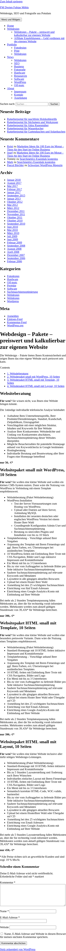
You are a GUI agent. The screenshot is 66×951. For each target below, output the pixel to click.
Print (16, 50)
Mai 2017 (12, 186)
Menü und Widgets (10, 19)
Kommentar (7, 882)
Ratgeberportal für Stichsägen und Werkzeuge (32, 122)
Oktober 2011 (14, 217)
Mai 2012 (12, 204)
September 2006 (16, 258)
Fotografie (20, 69)
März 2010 (13, 233)
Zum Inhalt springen (11, 1)
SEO (17, 63)
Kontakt (18, 94)
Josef (10, 152)
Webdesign (13, 28)
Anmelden (13, 316)
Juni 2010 (12, 226)
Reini (10, 146)
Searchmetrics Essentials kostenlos (39, 158)
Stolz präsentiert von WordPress (17, 949)
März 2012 (13, 208)
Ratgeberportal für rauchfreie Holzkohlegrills (32, 119)
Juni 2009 (12, 239)
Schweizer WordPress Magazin (45, 165)
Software (19, 79)
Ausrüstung (20, 97)
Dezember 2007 (16, 255)
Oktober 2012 (15, 201)
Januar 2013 (14, 198)
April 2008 (13, 251)
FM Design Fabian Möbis (14, 7)
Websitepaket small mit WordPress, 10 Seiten (33, 376)
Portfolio (12, 44)
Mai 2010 (12, 230)
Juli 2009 (12, 236)
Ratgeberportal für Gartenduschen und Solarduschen (36, 131)
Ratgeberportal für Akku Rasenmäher (28, 125)
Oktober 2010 (15, 220)
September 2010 (16, 223)
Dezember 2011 (16, 211)
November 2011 (16, 214)
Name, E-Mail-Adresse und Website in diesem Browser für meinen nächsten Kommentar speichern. (33, 935)
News (10, 57)
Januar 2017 (14, 192)
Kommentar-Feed (17, 322)
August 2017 (14, 182)
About (10, 88)
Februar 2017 (14, 189)
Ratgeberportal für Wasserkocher (25, 128)
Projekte (11, 285)
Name (4, 911)
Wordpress (13, 301)
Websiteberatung (17, 373)
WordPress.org (15, 325)
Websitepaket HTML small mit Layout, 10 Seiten (35, 386)
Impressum (20, 91)
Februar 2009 (14, 242)
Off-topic (19, 85)
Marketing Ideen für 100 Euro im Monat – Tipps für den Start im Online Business (35, 148)
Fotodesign (20, 47)
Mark (10, 162)
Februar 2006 (14, 261)
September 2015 (16, 195)
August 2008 (14, 248)
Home (10, 25)
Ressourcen (20, 75)
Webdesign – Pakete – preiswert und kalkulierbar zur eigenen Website (34, 33)
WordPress (20, 82)
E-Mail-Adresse (10, 917)
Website (4, 927)
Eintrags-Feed (15, 319)
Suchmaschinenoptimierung (22, 291)
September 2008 (16, 245)
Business (19, 66)
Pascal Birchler (15, 165)
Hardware (19, 72)
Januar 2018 (14, 179)
